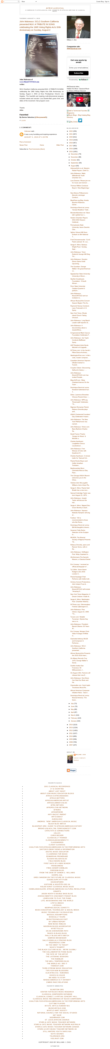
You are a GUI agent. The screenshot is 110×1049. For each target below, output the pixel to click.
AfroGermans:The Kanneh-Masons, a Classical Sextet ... (80, 559)
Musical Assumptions (57, 915)
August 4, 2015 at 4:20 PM (36, 137)
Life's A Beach (57, 903)
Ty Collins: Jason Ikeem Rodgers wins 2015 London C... (78, 572)
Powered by (73, 79)
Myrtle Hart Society (57, 1010)
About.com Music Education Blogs (57, 793)
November (74, 157)
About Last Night (57, 791)
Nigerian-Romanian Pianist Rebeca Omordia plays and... (79, 409)
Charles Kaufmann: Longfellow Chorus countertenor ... (77, 444)
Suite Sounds (57, 1034)
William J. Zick (81, 754)
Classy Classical (57, 845)
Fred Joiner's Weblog (57, 868)
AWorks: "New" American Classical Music (57, 821)
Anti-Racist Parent (57, 814)
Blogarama (70, 113)
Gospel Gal (57, 875)
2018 (71, 143)
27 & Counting (57, 789)
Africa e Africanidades (57, 796)
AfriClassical (55, 8)
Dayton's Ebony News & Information (57, 849)
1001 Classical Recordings (57, 786)
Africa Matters (57, 798)
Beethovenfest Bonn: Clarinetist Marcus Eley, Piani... (79, 471)
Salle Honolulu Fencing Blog (57, 940)
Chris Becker (57, 835)
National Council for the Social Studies (57, 1013)
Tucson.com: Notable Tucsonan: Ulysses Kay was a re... (79, 619)
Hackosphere (57, 882)
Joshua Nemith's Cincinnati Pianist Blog (57, 896)
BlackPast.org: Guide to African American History (57, 826)
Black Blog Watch (57, 824)
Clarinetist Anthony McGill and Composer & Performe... (79, 641)
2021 (71, 134)
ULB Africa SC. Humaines (57, 973)
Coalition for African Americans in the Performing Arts (57, 847)
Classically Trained (57, 838)
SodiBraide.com (57, 1017)
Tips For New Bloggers (57, 970)
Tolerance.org (57, 1036)
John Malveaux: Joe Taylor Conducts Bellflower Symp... (79, 340)
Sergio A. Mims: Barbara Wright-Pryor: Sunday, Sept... (78, 247)
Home (42, 145)
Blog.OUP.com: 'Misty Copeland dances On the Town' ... (79, 382)
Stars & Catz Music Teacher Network (57, 1022)
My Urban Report (57, 922)
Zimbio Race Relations (57, 982)
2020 (71, 137)
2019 (71, 140)
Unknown (27, 131)
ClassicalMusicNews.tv (57, 840)
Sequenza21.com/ (57, 942)
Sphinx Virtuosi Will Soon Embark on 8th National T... (79, 235)
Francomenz (57, 866)
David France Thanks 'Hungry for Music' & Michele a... (78, 436)
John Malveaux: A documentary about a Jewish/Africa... (78, 328)
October (74, 160)
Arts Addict (57, 817)
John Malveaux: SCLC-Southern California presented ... (78, 648)
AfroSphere (57, 812)
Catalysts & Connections (57, 831)
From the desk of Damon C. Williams (57, 872)
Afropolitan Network (57, 807)
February (74, 718)
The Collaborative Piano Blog (57, 952)
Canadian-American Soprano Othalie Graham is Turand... (80, 363)
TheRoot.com (57, 966)
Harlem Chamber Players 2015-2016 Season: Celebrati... (79, 220)
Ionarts (57, 891)
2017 (71, 146)
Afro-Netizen (57, 805)
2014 (71, 724)
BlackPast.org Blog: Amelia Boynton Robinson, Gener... (79, 203)
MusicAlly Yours (57, 917)
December (74, 154)
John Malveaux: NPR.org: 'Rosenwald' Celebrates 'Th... (79, 402)
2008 (71, 742)
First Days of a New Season (57, 863)
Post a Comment (25, 142)
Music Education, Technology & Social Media (57, 910)
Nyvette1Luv (57, 928)
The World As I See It (57, 963)
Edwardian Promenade (57, 856)
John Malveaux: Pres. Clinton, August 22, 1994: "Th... (79, 612)
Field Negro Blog (57, 861)
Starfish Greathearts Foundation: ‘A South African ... (78, 281)
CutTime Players (57, 1003)
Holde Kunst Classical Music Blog (57, 886)
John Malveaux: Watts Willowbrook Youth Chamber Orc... (77, 176)
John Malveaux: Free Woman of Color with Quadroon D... (78, 451)
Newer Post (23, 145)
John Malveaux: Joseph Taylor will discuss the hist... (78, 500)
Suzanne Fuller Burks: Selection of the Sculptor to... (79, 532)
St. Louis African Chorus (57, 1020)
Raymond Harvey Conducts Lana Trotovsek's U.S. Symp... (79, 308)
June (73, 706)
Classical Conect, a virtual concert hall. (57, 996)
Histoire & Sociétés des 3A (57, 884)
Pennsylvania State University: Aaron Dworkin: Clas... (80, 227)
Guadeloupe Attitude (57, 879)
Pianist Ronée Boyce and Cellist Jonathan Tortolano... (79, 463)
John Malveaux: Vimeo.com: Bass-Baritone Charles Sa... (80, 429)
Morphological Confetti (57, 908)
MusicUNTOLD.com (57, 1008)
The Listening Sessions (57, 956)
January (74, 721)
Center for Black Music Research (57, 992)
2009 (71, 739)
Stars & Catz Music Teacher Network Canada (57, 1027)
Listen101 (57, 905)
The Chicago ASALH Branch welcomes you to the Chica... (80, 478)
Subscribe (78, 73)
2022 (71, 131)
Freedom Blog (57, 870)
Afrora (57, 810)
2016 (71, 148)
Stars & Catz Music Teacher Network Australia (57, 1024)
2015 (71, 151)
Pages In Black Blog (57, 933)
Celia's (57, 833)
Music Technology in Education (57, 912)
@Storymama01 (41, 117)
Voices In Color (57, 975)
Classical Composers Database (57, 994)
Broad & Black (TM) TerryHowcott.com (57, 828)
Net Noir (57, 1015)
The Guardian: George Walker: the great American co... (80, 269)
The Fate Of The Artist (57, 954)
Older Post (60, 145)
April (72, 712)
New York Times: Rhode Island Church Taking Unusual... (78, 315)
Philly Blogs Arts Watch (57, 935)
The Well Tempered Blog (57, 961)
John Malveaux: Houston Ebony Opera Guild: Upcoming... (78, 261)
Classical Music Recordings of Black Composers (57, 999)
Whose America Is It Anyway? (57, 980)
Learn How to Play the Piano (57, 898)
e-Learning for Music (57, 854)
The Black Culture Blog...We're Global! (57, 949)
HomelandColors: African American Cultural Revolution (57, 889)
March (73, 715)
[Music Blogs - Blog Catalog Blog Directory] (78, 117)
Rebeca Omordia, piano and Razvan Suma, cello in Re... (80, 547)
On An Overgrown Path (57, 931)
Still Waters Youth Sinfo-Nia (57, 1031)
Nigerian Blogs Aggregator (57, 926)
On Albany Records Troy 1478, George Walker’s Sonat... (79, 661)
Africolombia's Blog (57, 803)
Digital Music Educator (57, 852)
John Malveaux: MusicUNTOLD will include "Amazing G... (80, 589)
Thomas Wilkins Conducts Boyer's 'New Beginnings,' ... (80, 188)
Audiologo (57, 819)
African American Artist (57, 800)
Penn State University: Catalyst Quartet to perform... (78, 288)
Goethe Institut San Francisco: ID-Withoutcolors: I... (77, 668)
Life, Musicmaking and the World (57, 900)
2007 (71, 745)
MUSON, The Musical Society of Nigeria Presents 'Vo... (80, 540)
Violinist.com (57, 1038)
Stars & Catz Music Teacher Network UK (57, 1029)
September (75, 163)
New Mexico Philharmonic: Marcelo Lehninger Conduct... (79, 195)
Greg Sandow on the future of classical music (57, 877)
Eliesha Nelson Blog (57, 859)
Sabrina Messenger (57, 938)
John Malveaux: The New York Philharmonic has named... (79, 422)
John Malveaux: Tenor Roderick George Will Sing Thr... (80, 254)
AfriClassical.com (74, 49)
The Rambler (57, 959)
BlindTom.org (57, 989)
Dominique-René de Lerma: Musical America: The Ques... (79, 698)
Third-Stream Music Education (57, 968)
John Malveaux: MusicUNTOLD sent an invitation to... (79, 296)
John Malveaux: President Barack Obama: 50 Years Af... (79, 626)
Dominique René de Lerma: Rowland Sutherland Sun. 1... (79, 390)
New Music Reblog (57, 924)
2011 (71, 733)
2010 (71, 736)
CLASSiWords (57, 842)
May (72, 709)
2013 (71, 727)
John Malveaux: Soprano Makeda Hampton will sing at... (80, 513)
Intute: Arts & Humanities (57, 1006)
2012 (71, 730)
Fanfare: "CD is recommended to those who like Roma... (79, 520)
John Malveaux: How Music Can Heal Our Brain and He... (79, 680)
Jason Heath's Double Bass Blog (57, 893)
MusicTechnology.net (57, 919)
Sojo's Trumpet (57, 947)
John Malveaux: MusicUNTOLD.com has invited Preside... (79, 375)
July (72, 703)
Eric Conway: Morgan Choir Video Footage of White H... (79, 634)
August (73, 166)
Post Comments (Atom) (37, 149)
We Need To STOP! (57, 977)
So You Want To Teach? (57, 945)
